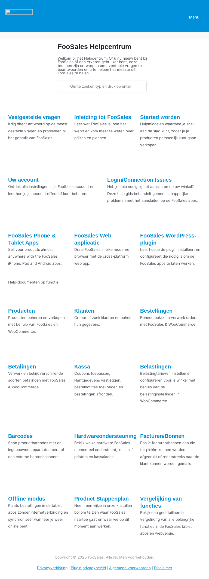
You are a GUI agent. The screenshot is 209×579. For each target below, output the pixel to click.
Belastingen (155, 367)
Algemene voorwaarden (130, 568)
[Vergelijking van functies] (147, 486)
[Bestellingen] (147, 298)
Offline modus (26, 499)
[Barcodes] (15, 423)
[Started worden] (147, 104)
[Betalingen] (15, 354)
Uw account (23, 180)
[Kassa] (81, 354)
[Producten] (15, 298)
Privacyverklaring (52, 568)
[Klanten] (81, 298)
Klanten (84, 311)
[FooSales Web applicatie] (81, 223)
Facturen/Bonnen (162, 436)
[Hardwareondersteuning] (81, 423)
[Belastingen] (147, 354)
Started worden (160, 117)
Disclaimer (163, 568)
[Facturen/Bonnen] (147, 423)
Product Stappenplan (101, 499)
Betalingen (22, 367)
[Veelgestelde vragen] (15, 104)
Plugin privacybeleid (88, 568)
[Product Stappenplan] (81, 486)
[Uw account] (15, 167)
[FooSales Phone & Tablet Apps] (15, 223)
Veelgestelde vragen (34, 117)
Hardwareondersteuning (105, 436)
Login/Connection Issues (139, 180)
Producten (21, 311)
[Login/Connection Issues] (114, 167)
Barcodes (20, 436)
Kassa (82, 367)
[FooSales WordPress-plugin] (147, 223)
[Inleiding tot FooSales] (81, 104)
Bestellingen (156, 311)
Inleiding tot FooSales (102, 117)
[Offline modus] (15, 486)
